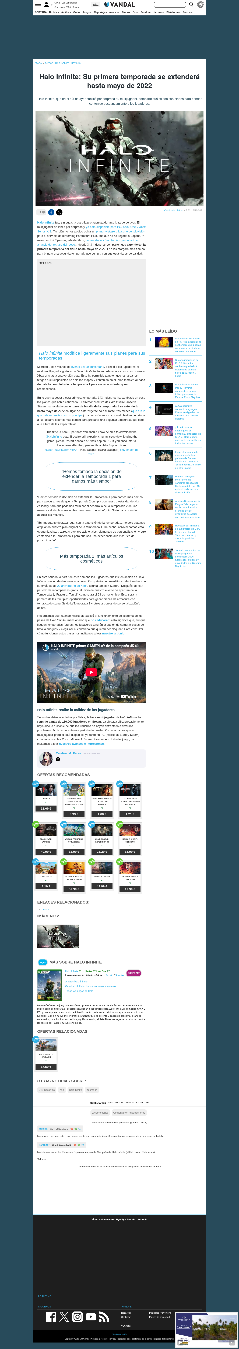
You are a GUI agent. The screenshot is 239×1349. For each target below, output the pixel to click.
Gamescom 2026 (62, 7)
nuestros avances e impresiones (81, 743)
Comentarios (98, 1103)
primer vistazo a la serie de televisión (120, 231)
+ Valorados (115, 1102)
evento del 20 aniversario (87, 366)
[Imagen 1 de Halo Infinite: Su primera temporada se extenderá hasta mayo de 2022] (58, 936)
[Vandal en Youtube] (90, 1317)
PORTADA (41, 12)
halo (62, 1089)
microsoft (92, 1089)
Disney (75, 7)
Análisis (66, 12)
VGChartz (126, 1326)
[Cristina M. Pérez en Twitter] (58, 759)
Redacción (126, 1313)
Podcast (188, 12)
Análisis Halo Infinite (76, 981)
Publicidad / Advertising (160, 1313)
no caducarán (100, 620)
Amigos (129, 1102)
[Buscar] (191, 4)
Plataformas (173, 12)
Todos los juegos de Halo (79, 991)
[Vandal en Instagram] (77, 1317)
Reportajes (100, 12)
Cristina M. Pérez (173, 210)
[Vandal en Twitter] (64, 1317)
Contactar (126, 1317)
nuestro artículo (113, 633)
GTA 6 (57, 3)
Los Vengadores (69, 3)
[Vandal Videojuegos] (119, 4)
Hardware (158, 12)
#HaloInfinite (54, 436)
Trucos (126, 12)
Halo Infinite (45, 222)
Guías (76, 12)
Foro (135, 12)
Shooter (119, 975)
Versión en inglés (119, 1334)
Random (145, 12)
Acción (109, 975)
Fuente (46, 909)
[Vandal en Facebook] (51, 1317)
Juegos (87, 12)
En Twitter (142, 1102)
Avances (114, 12)
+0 (82, 1144)
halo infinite (75, 1089)
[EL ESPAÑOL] (200, 4)
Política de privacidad (159, 1317)
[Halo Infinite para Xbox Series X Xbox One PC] (49, 985)
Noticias (54, 12)
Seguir (43, 962)
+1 (79, 1128)
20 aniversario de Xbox (72, 585)
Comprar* (134, 973)
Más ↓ (96, 4)
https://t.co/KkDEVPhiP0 (60, 449)
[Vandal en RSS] (104, 1317)
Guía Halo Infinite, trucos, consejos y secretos (90, 986)
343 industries (47, 1089)
